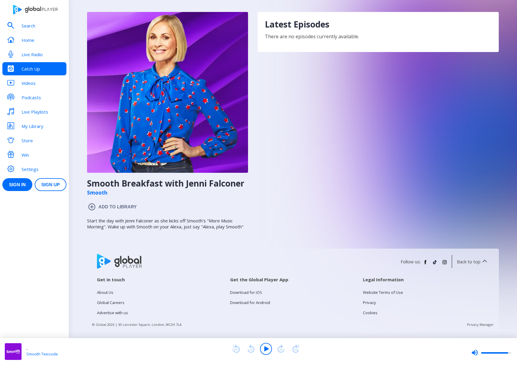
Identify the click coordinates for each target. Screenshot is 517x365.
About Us (105, 292)
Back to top (468, 262)
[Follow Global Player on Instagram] (444, 264)
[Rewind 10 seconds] (251, 349)
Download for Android (250, 302)
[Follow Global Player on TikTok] (435, 264)
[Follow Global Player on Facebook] (425, 264)
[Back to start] (236, 349)
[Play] (266, 349)
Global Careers (110, 302)
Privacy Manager (480, 324)
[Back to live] (296, 349)
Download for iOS (246, 292)
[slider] (491, 353)
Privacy (369, 302)
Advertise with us (112, 312)
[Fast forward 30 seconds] (281, 349)
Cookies (370, 312)
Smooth (97, 193)
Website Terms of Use (383, 292)
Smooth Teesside (42, 354)
